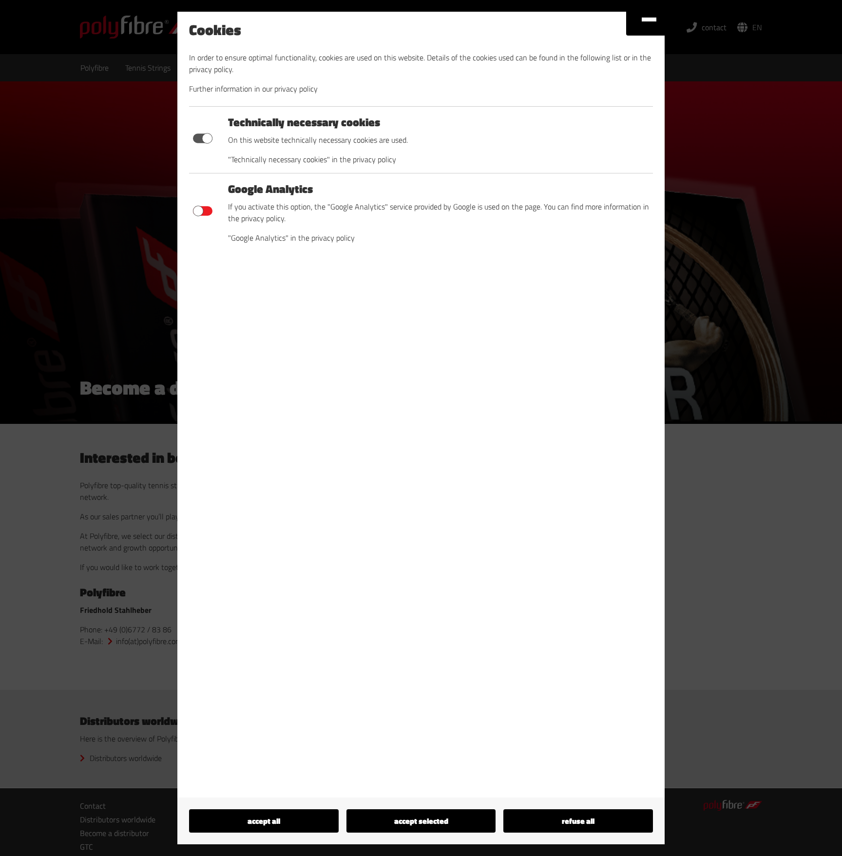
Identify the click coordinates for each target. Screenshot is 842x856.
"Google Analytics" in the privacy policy (291, 238)
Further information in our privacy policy (253, 89)
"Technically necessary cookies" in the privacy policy (312, 159)
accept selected (421, 821)
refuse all (578, 821)
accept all (264, 821)
